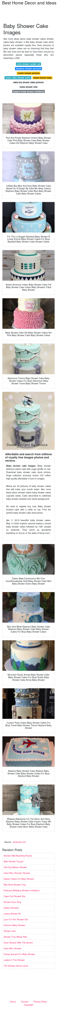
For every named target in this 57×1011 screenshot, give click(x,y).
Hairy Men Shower (12, 948)
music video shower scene (18, 77)
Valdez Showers (11, 907)
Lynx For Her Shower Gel (16, 919)
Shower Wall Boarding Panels (18, 855)
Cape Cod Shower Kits (14, 896)
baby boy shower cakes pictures (28, 82)
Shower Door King (12, 901)
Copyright (28, 1004)
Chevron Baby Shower (14, 925)
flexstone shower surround (28, 68)
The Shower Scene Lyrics (16, 965)
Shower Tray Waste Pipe (15, 936)
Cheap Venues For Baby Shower (19, 954)
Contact (24, 1001)
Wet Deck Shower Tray (15, 884)
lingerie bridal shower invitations (28, 91)
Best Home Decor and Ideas (29, 2)
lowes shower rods (28, 86)
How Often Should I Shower (17, 873)
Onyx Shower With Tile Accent (18, 942)
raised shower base (42, 77)
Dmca (13, 1001)
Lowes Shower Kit (12, 913)
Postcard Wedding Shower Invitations (22, 890)
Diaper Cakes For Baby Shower (19, 878)
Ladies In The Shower (14, 959)
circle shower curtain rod (28, 64)
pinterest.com (19, 841)
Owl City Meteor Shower (15, 867)
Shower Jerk (10, 930)
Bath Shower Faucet (13, 861)
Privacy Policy (40, 1001)
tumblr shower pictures (29, 73)
